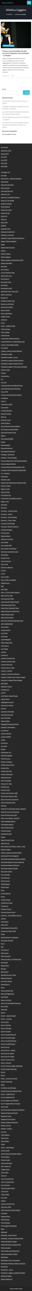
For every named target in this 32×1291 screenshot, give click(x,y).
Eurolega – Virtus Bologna (9, 457)
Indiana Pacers (5, 583)
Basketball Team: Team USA (9, 291)
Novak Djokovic (6, 893)
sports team (4, 1107)
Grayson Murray (6, 561)
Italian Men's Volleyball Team (10, 608)
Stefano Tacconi (6, 1125)
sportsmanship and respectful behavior (13, 1110)
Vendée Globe (5, 1219)
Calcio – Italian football (8, 326)
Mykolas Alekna (6, 831)
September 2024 (6, 150)
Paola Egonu (4, 922)
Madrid (3, 749)
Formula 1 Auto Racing (8, 523)
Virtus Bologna (5, 1223)
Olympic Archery (6, 909)
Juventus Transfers (6, 671)
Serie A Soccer (5, 1047)
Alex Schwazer (5, 188)
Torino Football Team (7, 1182)
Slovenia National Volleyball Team (11, 1091)
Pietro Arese (5, 953)
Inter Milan (4, 589)
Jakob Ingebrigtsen (7, 624)
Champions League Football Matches (12, 360)
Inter (2, 586)
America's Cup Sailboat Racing (10, 197)
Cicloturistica (5, 376)
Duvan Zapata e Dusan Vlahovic (10, 426)
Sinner (3, 1085)
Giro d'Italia (4, 542)
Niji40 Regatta (5, 884)
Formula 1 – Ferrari (6, 514)
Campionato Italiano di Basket (10, 338)
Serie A (3, 1012)
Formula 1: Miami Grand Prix (9, 526)
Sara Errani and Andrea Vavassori (11, 1003)
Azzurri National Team (8, 272)
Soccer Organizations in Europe (10, 1103)
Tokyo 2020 (4, 1172)
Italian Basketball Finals (8, 605)
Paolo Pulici (4, 925)
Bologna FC (4, 298)
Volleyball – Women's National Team (12, 1238)
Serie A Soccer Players (7, 1056)
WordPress (4, 1266)
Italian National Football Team (10, 611)
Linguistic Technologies (8, 727)
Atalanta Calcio (5, 229)
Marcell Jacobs (5, 758)
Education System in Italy (8, 432)
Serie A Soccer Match (7, 1053)
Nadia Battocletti (6, 834)
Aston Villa (4, 222)
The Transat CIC (6, 1166)
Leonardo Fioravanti (7, 715)
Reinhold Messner (6, 978)
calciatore (4, 319)
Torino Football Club (7, 1179)
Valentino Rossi (5, 1216)
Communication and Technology (10, 388)
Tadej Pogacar (5, 1135)
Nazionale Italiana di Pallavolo (10, 865)
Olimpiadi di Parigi (6, 903)
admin (12, 75)
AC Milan (4, 175)
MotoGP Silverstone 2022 (9, 815)
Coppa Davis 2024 (6, 404)
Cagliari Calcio (5, 316)
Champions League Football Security (12, 363)
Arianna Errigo (5, 213)
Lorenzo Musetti (6, 733)
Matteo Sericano (6, 777)
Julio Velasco (5, 646)
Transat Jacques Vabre (8, 1188)
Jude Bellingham (6, 639)
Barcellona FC (5, 279)
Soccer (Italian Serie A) (8, 1097)
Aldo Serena (4, 182)
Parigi (3, 934)
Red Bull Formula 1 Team (8, 975)
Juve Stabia (4, 649)
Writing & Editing (6, 1276)
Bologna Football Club (8, 301)
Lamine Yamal (5, 699)
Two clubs (4, 1197)
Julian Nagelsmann (6, 642)
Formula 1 (4, 508)
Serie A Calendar (6, 1025)
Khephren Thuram (6, 686)
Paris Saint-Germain (7, 940)
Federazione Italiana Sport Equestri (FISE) (13, 483)
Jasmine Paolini (5, 630)
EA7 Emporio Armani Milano (9, 429)
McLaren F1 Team (6, 784)
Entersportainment (6, 448)
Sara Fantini (4, 1006)
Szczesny (3, 1132)
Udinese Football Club (7, 1204)
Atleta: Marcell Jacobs (8, 247)
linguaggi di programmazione (10, 724)
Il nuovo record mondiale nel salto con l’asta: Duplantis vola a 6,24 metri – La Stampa (15, 53)
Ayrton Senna (5, 269)
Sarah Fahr (4, 1009)
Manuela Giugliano (6, 755)
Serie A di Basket (6, 1028)
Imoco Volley (5, 577)
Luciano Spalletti (6, 737)
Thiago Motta (5, 1169)
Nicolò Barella (5, 878)
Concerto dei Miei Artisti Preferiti (11, 395)
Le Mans (3, 708)
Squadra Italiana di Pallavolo (9, 1122)
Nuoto (3, 896)
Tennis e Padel (5, 1150)
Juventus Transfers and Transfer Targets (13, 677)
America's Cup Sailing (7, 200)
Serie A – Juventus (6, 1019)
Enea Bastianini (5, 445)
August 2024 (5, 154)
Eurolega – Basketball (7, 454)
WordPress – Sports (7, 1270)
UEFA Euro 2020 (6, 1207)
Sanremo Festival (6, 1000)
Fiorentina (4, 504)
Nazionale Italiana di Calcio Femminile (12, 862)
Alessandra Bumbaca (7, 185)
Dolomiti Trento (6, 420)
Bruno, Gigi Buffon (6, 313)
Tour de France (5, 1185)
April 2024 (4, 166)
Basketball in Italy (6, 288)
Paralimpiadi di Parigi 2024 (9, 928)
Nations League (5, 849)
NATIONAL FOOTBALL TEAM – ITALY (13, 846)
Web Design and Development (10, 1251)
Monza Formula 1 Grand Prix (9, 799)
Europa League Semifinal (8, 464)
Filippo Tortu (5, 501)
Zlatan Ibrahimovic (6, 1279)
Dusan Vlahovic (5, 423)
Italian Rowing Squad (7, 614)
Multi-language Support (8, 821)
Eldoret (3, 435)
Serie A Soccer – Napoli (8, 1050)
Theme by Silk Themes (16, 1288)
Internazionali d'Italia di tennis (10, 602)
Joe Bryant (4, 636)
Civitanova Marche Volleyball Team (12, 385)
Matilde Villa (5, 768)
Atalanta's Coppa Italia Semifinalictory (12, 238)
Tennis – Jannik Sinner (7, 1147)
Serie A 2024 (5, 1022)
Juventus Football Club (8, 658)
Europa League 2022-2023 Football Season (14, 461)
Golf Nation (4, 555)
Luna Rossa (4, 743)
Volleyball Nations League (9, 1241)
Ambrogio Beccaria (7, 191)
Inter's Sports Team (7, 595)
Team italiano (5, 1141)
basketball (4, 285)
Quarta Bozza (7, 3)
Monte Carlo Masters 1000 (9, 793)
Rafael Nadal (5, 965)
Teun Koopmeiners (6, 1163)
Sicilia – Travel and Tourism (9, 1078)
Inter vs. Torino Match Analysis (10, 592)
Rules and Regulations (7, 994)
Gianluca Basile (5, 536)
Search (4, 89)
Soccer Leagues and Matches (9, 1100)
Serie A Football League (8, 1038)
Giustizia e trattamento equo (9, 552)
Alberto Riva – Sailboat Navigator (11, 178)
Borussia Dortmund (7, 307)
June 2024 (4, 160)
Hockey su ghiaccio (7, 567)
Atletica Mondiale (6, 263)
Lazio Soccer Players (7, 705)
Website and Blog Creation (9, 1254)
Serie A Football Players (8, 1044)
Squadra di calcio (6, 1116)
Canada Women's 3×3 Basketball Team (13, 341)
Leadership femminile (7, 711)
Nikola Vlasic (5, 887)
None (2, 890)
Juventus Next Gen (6, 664)
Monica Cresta (5, 790)
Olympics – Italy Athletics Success (11, 915)
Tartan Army (5, 1138)
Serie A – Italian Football (8, 1016)
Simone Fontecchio (6, 1081)
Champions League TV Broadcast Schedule (14, 367)
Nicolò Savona (5, 881)
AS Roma (3, 219)
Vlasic (3, 1229)
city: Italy (4, 382)
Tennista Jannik (5, 1160)
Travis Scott (4, 1191)
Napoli (3, 837)
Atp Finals (4, 266)
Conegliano (4, 398)
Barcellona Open (6, 282)
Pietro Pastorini (5, 956)
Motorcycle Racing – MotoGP (10, 818)
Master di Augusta (6, 762)
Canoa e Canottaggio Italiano (10, 345)
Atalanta (3, 225)
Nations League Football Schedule (11, 853)
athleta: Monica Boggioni (8, 241)
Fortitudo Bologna (6, 530)
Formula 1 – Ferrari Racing (9, 517)
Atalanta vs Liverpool (7, 235)
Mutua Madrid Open (7, 827)
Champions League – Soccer (9, 357)
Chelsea (3, 373)
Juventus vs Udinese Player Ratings (11, 680)
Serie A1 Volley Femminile (9, 1069)
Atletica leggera (8, 45)
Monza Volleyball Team (8, 802)
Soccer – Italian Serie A (8, 1094)
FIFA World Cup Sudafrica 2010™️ (11, 498)
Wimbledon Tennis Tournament (10, 1260)
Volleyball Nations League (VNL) (11, 1244)
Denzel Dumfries (6, 414)
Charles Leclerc (5, 370)
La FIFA (3, 693)
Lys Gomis (4, 746)
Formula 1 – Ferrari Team (8, 520)
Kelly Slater (4, 683)
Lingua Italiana (5, 721)
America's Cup (5, 194)
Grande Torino (5, 558)
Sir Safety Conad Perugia (8, 1088)
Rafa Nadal (4, 962)
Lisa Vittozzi (5, 730)
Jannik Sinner (5, 627)
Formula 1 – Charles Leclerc (9, 511)
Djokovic (3, 417)
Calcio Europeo (5, 329)
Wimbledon (4, 1257)
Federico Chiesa (6, 486)
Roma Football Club (7, 990)
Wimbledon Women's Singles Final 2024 (13, 1263)
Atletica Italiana (6, 254)
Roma (2, 987)
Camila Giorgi (5, 335)
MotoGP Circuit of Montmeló (10, 812)
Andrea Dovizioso (6, 210)
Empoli (3, 442)
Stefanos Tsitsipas (6, 1128)
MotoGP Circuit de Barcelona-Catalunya (13, 809)
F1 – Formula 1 (5, 473)
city (2, 379)
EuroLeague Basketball (8, 451)
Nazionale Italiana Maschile (9, 868)
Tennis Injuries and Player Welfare (11, 1154)
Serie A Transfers (6, 1063)
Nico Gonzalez (5, 874)
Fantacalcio (4, 476)
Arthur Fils (4, 216)
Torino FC (4, 1175)
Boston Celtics (5, 310)
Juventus (3, 652)
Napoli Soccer (5, 843)
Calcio (3, 323)
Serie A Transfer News (7, 1059)
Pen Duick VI (5, 950)
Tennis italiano (5, 1157)
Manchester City (6, 752)
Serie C (3, 1075)
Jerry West (4, 633)
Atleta (3, 244)
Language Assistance (7, 702)
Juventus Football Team (8, 661)
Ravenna (3, 969)
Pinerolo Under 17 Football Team (11, 959)
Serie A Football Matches (8, 1041)
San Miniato (4, 997)
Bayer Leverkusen (6, 294)
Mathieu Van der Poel (7, 765)
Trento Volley (5, 1194)
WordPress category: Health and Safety (13, 1273)
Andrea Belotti (5, 207)
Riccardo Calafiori (6, 981)
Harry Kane (4, 564)
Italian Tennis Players (7, 617)
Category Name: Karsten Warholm (11, 351)
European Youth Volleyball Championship (13, 470)
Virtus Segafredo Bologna (9, 1226)
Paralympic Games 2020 (8, 931)
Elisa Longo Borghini (7, 439)
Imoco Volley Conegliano (8, 580)
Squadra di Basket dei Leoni (9, 1113)
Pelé (2, 947)
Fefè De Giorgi (5, 492)
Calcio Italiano (5, 332)
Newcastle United (6, 871)
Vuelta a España (5, 1248)
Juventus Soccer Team (7, 668)
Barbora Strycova (6, 276)
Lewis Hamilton (5, 718)
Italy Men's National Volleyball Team (12, 620)
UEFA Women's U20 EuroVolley (10, 1210)
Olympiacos (4, 906)
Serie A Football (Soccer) (8, 1034)
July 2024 (4, 157)
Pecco (3, 943)
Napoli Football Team (7, 840)
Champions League (6, 354)
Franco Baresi (5, 533)
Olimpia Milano (5, 900)
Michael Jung (5, 787)
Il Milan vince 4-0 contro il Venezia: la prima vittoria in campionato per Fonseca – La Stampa (15, 125)
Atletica (3, 251)
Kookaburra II (5, 689)
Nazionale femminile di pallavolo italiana (13, 859)
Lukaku (3, 740)
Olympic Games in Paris (8, 912)
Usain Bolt (4, 1213)
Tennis (3, 1144)
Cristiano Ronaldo (6, 410)
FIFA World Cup (6, 495)
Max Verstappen (6, 780)
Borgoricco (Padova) (7, 304)
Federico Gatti (5, 489)
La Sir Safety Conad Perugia (9, 696)
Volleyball (4, 1232)
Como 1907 (4, 392)
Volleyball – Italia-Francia (8, 1235)
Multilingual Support (7, 824)
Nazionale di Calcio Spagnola (10, 856)
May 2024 (4, 163)
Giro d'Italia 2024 (6, 545)
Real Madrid (4, 972)
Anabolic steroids (6, 203)
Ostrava (3, 918)
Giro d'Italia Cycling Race (8, 548)
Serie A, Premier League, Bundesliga (11, 1066)
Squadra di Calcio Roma (8, 1119)
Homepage (9, 14)
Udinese (3, 1201)
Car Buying (4, 348)
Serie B (3, 1072)
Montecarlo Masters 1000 (9, 796)
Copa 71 (3, 401)
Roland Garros (5, 984)
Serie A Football (6, 1031)
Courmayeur (4, 407)
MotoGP (3, 805)
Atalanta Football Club (8, 232)
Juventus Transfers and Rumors (10, 674)
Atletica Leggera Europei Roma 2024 (12, 260)
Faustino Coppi (5, 479)
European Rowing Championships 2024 (13, 467)
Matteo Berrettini (6, 771)
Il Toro (3, 573)
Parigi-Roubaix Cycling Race (9, 937)
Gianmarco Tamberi (7, 539)
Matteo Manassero (7, 774)
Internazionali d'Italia (7, 599)
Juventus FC (4, 655)
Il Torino (3, 570)
